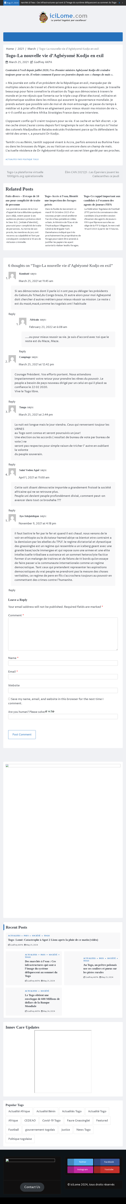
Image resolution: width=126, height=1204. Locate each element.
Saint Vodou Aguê (29, 470)
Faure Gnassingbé (78, 1120)
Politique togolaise (20, 1139)
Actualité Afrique (19, 1111)
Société (36, 936)
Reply (12, 314)
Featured (102, 1120)
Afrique (13, 1120)
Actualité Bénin (45, 1111)
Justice (66, 1130)
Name (13, 658)
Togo (36, 159)
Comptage (25, 357)
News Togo (83, 1130)
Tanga (22, 407)
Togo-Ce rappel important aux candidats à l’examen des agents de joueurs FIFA (102, 200)
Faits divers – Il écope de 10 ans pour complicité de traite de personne (23, 200)
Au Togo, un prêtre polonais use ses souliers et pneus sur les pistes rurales (100, 968)
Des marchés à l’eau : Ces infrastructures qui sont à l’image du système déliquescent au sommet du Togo (59, 2)
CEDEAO (30, 1120)
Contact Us (32, 1187)
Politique (27, 159)
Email (13, 672)
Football (13, 1130)
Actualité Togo (97, 1111)
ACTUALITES (11, 159)
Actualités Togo (72, 1111)
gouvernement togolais (40, 1130)
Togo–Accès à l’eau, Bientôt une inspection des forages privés (61, 200)
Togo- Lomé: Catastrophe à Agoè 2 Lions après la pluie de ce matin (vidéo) (53, 939)
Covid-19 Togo (51, 1120)
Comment (16, 615)
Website (14, 686)
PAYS (20, 159)
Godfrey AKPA (43, 62)
